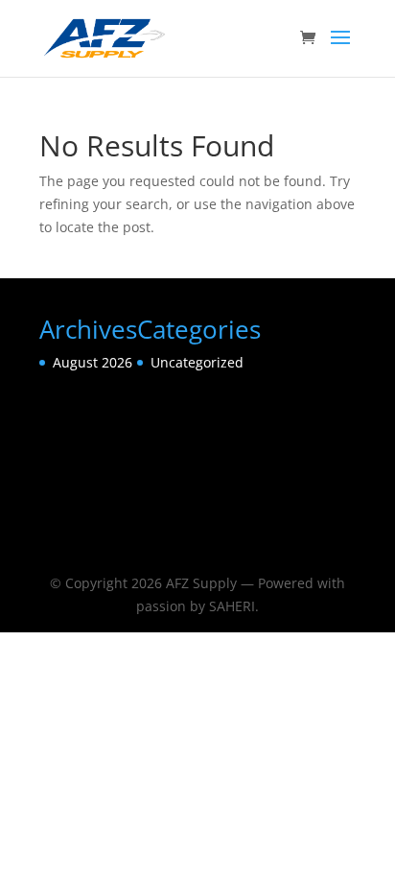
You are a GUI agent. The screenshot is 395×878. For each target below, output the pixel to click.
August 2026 (92, 362)
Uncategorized (197, 362)
